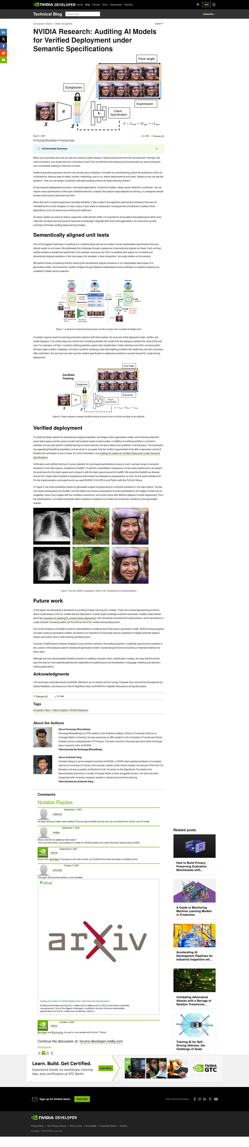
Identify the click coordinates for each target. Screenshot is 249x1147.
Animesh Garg (67, 140)
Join (206, 4)
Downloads (116, 4)
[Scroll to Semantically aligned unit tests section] (110, 236)
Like (147, 135)
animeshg (57, 869)
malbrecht (57, 813)
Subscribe (208, 14)
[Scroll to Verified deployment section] (83, 429)
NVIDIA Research (79, 710)
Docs (105, 4)
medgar (56, 832)
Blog (87, 4)
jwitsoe (54, 852)
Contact (123, 1126)
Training (128, 4)
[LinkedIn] (204, 1099)
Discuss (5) (158, 136)
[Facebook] (195, 1099)
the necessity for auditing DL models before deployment (68, 618)
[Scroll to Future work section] (64, 602)
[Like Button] (142, 136)
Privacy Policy (37, 1126)
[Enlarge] (138, 279)
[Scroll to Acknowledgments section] (70, 675)
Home (80, 4)
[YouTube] (216, 1099)
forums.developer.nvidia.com (101, 1040)
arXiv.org (47, 882)
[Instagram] (199, 1099)
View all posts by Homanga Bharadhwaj (80, 749)
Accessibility (90, 1126)
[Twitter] (210, 1099)
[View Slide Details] (124, 1068)
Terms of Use (76, 1126)
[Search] (198, 4)
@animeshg (57, 1032)
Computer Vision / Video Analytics (52, 23)
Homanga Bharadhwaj (46, 140)
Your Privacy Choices (56, 1126)
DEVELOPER (65, 5)
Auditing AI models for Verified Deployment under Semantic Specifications (75, 1000)
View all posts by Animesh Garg (76, 781)
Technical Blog (47, 14)
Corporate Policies (108, 1126)
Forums (96, 4)
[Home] (43, 5)
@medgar (54, 859)
